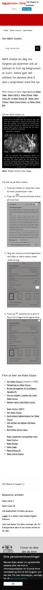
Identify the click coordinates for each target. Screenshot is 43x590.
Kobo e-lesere (15, 30)
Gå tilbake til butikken (32, 4)
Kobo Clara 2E (8, 506)
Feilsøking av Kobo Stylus (19, 385)
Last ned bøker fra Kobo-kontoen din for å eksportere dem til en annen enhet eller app (21, 527)
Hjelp (6, 30)
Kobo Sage (12, 447)
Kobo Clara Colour (18, 102)
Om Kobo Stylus (14, 412)
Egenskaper (27, 30)
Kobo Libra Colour (15, 454)
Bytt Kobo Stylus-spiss (17, 429)
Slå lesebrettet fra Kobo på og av (17, 511)
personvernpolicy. (18, 578)
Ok (13, 583)
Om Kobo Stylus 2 (15, 381)
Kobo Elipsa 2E (20, 98)
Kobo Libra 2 (14, 95)
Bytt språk (27, 9)
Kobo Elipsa (26, 95)
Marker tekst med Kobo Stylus (21, 402)
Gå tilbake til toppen (12, 484)
